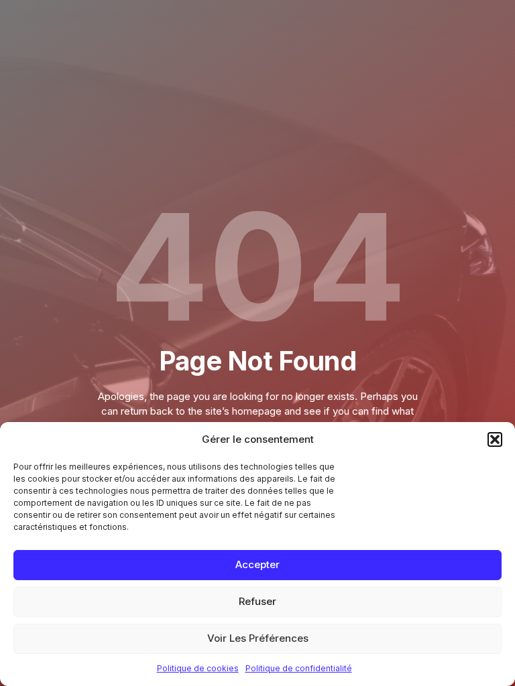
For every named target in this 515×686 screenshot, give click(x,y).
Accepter (257, 564)
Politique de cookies (198, 668)
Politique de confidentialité (298, 668)
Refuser (257, 601)
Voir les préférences (257, 638)
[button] (495, 439)
